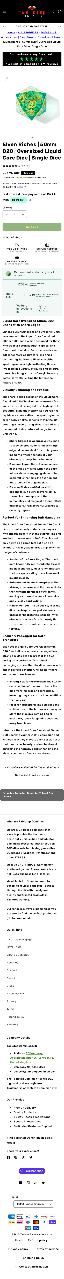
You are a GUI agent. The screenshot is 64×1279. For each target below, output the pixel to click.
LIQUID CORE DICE (18, 955)
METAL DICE (14, 947)
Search (11, 978)
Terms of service (47, 1249)
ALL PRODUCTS (28, 32)
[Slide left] (24, 137)
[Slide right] (39, 137)
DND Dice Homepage (19, 939)
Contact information (33, 1266)
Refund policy (15, 1016)
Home (11, 32)
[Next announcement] (60, 26)
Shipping (20, 178)
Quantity (7, 207)
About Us (12, 962)
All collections (16, 993)
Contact (12, 970)
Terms (10, 1009)
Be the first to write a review (32, 775)
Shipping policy (34, 1257)
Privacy (11, 1001)
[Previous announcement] (4, 26)
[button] (4, 11)
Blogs (10, 985)
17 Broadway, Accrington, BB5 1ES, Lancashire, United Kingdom (32, 1058)
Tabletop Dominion (30, 1234)
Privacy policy (18, 1249)
